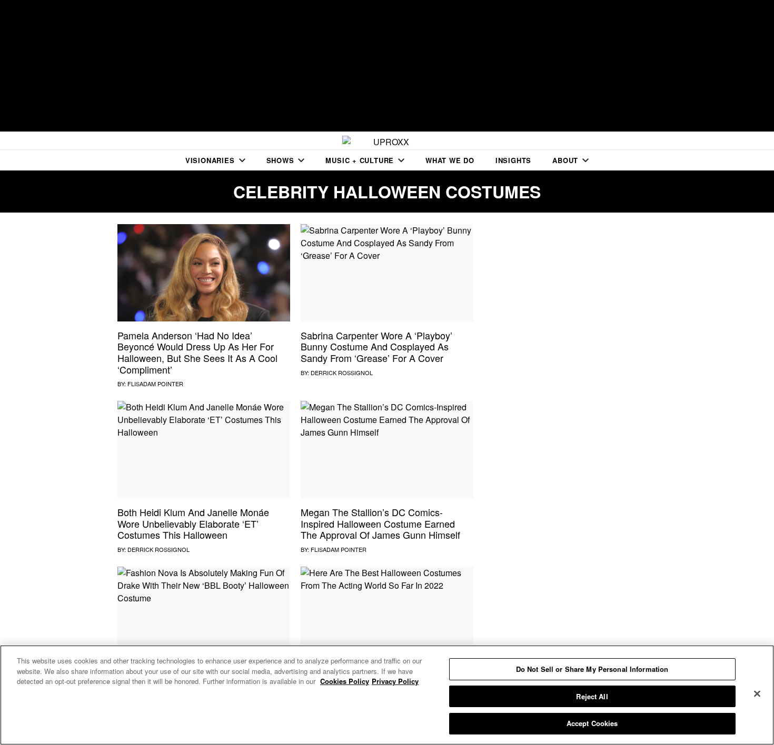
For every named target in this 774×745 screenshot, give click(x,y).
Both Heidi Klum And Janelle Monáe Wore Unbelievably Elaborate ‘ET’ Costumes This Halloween (193, 523)
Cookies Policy (344, 681)
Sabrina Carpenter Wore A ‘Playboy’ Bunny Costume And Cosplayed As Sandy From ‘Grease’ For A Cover (376, 346)
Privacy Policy (395, 681)
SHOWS (280, 160)
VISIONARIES (210, 160)
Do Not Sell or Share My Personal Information (592, 669)
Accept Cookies (592, 723)
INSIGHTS (513, 160)
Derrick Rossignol (342, 372)
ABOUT (565, 160)
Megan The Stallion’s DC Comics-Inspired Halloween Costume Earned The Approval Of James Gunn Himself (380, 523)
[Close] (757, 694)
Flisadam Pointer (155, 383)
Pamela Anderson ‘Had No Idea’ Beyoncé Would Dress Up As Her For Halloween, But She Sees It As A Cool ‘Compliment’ (197, 352)
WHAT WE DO (449, 160)
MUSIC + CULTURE (359, 160)
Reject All (592, 696)
